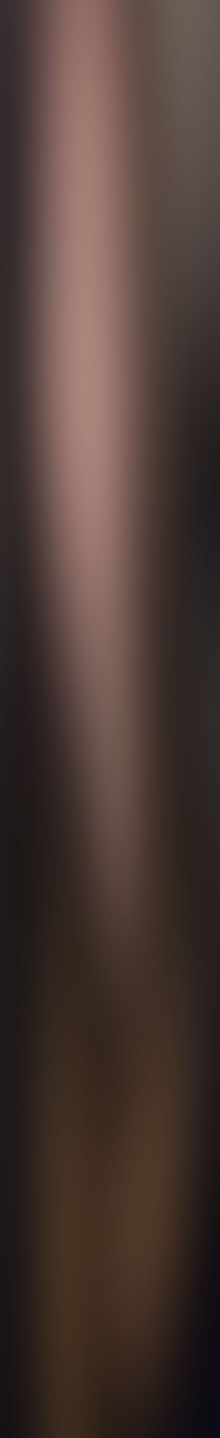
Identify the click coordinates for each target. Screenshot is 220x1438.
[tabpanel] (110, 1117)
